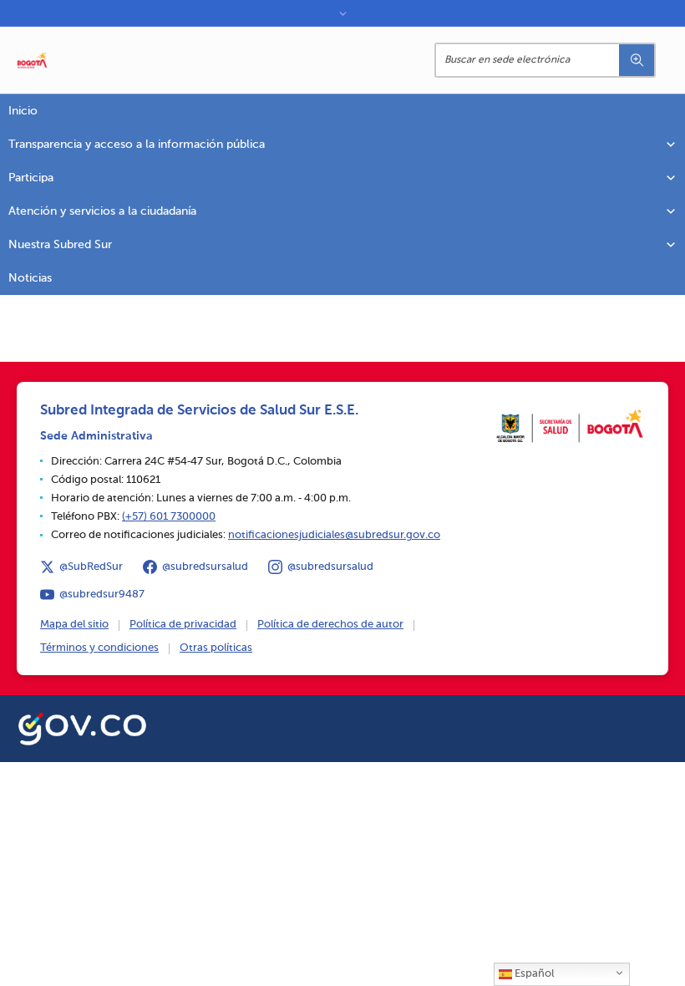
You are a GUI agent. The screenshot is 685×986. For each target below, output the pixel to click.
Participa (30, 178)
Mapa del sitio (74, 624)
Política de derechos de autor (330, 624)
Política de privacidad (182, 624)
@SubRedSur (91, 567)
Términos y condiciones (99, 648)
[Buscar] (636, 60)
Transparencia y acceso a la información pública (136, 144)
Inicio (23, 111)
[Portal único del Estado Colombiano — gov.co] (82, 726)
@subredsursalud (205, 567)
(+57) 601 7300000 (169, 516)
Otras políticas (216, 648)
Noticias (30, 278)
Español (533, 973)
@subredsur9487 (102, 594)
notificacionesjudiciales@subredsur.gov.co (334, 535)
